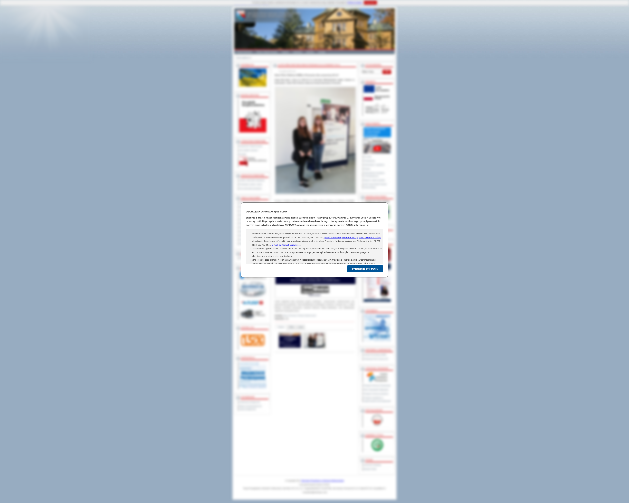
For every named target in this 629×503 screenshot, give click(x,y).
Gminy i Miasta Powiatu (267, 52)
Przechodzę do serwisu (365, 268)
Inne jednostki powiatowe (250, 188)
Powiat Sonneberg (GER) (375, 355)
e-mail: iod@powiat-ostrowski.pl (286, 245)
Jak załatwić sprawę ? (249, 150)
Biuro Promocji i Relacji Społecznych (300, 315)
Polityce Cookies (354, 2)
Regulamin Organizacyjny (250, 146)
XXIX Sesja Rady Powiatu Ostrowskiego (375, 186)
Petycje (367, 169)
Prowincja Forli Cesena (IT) (376, 359)
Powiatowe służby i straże (250, 184)
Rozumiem (370, 2)
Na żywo (368, 157)
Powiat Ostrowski (244, 52)
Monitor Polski (370, 469)
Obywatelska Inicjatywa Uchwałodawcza (374, 174)
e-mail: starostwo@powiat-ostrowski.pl (341, 237)
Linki (300, 327)
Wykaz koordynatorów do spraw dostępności (250, 408)
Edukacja (297, 52)
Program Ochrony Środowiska (377, 385)
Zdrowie (310, 52)
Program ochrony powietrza (376, 394)
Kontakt (321, 52)
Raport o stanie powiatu (374, 180)
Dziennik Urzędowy (372, 465)
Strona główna (242, 58)
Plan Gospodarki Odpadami (376, 390)
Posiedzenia (369, 161)
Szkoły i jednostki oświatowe (252, 180)
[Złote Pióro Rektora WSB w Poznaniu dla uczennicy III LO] (290, 348)
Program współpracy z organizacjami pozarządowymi (377, 399)
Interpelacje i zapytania (374, 165)
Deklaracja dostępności (249, 402)
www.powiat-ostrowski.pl (370, 237)
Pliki (291, 327)
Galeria (285, 52)
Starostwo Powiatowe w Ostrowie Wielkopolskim (322, 481)
